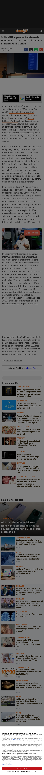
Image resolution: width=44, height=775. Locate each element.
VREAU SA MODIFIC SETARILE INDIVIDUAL (22, 772)
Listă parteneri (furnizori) (7, 764)
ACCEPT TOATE (22, 768)
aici (35, 746)
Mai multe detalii (16, 739)
